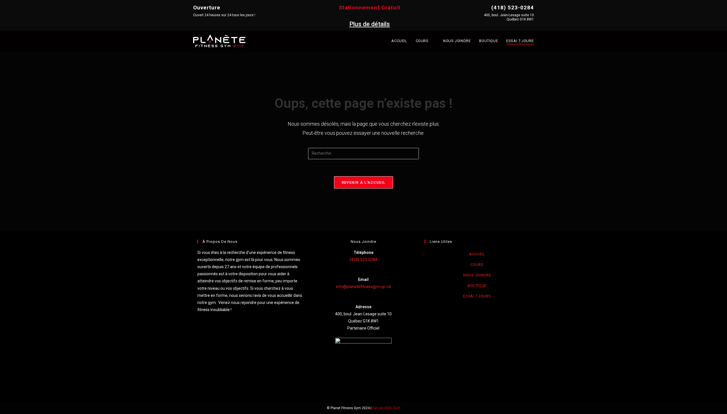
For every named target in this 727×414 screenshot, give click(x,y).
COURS (477, 264)
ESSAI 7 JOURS (477, 296)
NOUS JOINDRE (477, 275)
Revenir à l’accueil (364, 182)
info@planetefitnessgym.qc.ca (363, 286)
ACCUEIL (477, 254)
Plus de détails (369, 24)
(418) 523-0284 (363, 259)
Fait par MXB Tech (386, 408)
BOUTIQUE (477, 285)
